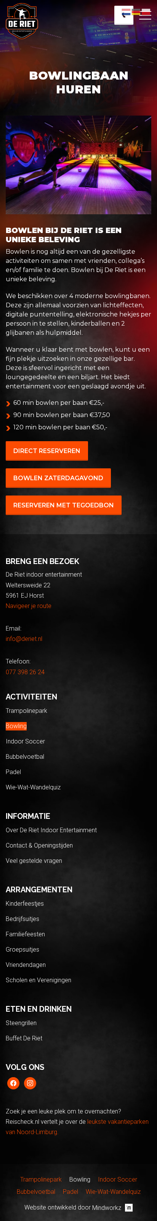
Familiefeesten (25, 934)
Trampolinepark (26, 710)
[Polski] (146, 11)
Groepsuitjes (22, 949)
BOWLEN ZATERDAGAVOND (58, 478)
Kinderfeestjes (25, 903)
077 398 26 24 (25, 672)
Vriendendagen (26, 964)
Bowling (16, 726)
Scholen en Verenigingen (38, 980)
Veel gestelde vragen (34, 860)
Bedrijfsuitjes (22, 919)
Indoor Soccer (25, 741)
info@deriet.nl (24, 638)
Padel (13, 772)
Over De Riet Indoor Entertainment (51, 830)
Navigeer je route (28, 606)
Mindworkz (106, 1207)
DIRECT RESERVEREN (46, 451)
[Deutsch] (136, 11)
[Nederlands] (126, 11)
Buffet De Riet (24, 1038)
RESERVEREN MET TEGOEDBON (63, 505)
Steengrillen (21, 1023)
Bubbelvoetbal (25, 756)
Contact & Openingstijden (39, 845)
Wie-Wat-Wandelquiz (33, 787)
